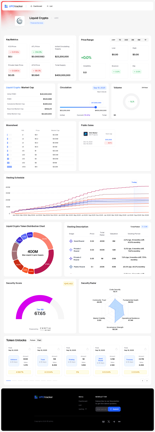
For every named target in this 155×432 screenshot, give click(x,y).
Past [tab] (39, 340)
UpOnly (81, 409)
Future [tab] (32, 340)
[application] (77, 201)
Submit (116, 409)
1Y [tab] (145, 40)
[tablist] (129, 40)
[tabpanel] (115, 62)
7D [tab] (120, 40)
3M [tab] (132, 40)
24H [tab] (113, 40)
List (80, 405)
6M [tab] (139, 40)
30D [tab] (126, 40)
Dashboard (83, 401)
